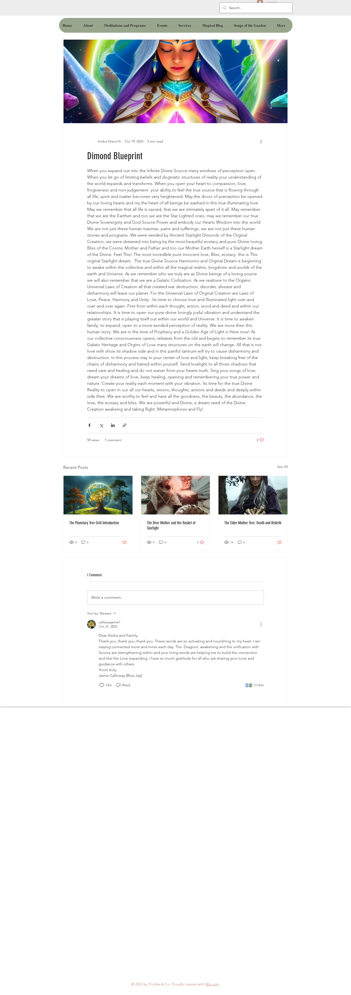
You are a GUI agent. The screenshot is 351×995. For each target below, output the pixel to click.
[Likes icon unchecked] (102, 685)
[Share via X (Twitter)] (101, 425)
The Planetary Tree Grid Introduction (94, 522)
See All (282, 467)
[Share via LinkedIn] (113, 425)
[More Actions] (261, 624)
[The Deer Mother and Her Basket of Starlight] (175, 495)
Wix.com (212, 984)
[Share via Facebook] (89, 425)
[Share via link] (124, 425)
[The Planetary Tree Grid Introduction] (98, 495)
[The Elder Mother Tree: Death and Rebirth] (252, 495)
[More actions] (261, 141)
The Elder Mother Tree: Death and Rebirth (252, 522)
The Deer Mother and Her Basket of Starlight (171, 525)
